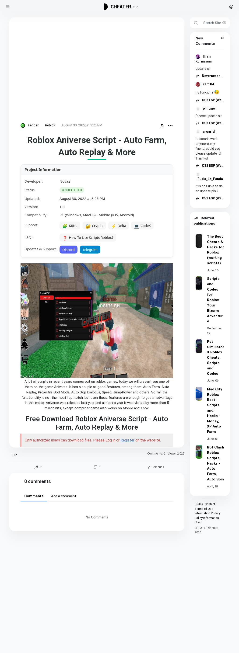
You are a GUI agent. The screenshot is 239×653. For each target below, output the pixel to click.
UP (14, 455)
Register (127, 440)
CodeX (142, 226)
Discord (68, 249)
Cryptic (94, 226)
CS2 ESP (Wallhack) (216, 100)
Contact (210, 504)
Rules (199, 504)
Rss (198, 522)
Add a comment (63, 496)
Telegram (90, 249)
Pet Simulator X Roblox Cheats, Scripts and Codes (215, 358)
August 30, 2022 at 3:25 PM (81, 125)
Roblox (50, 125)
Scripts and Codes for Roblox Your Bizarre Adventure (215, 300)
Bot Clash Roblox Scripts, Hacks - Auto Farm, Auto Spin (215, 463)
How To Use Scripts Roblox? (87, 238)
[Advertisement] (97, 71)
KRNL (69, 226)
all (222, 38)
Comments (34, 496)
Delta (118, 226)
